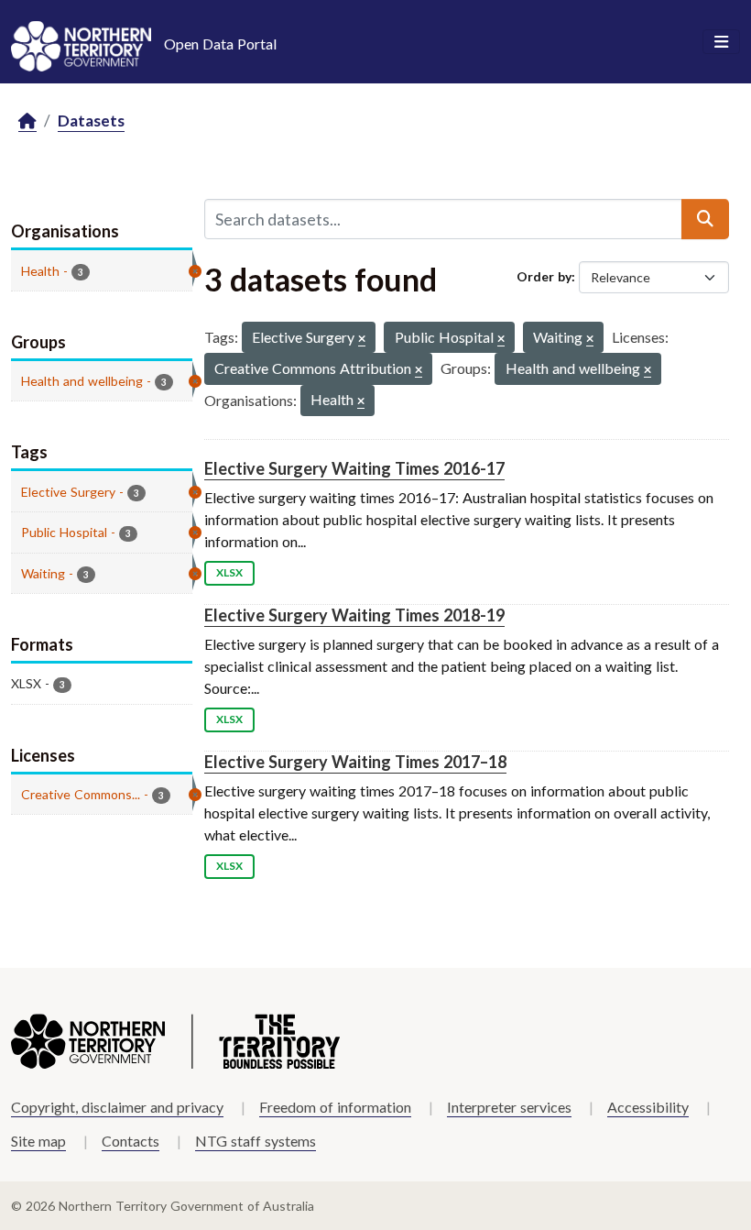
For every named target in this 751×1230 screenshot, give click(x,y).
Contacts (130, 1140)
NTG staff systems (255, 1140)
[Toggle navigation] (721, 42)
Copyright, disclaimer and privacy (117, 1106)
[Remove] (361, 339)
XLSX (229, 572)
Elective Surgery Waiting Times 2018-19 (354, 615)
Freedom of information (335, 1106)
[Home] (27, 121)
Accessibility (648, 1106)
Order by (544, 276)
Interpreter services (509, 1106)
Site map (38, 1140)
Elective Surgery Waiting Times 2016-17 (354, 468)
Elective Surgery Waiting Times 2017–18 (355, 762)
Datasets (91, 120)
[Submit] (705, 219)
